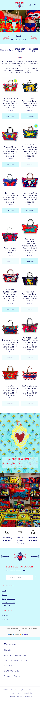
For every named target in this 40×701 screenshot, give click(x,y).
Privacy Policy (11, 671)
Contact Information (15, 655)
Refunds (8, 666)
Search (8, 650)
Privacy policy (33, 689)
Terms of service (15, 696)
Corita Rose (11, 689)
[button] (4, 5)
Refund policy (28, 693)
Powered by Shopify (21, 689)
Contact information (15, 693)
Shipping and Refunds (15, 660)
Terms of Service (12, 676)
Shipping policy (27, 696)
